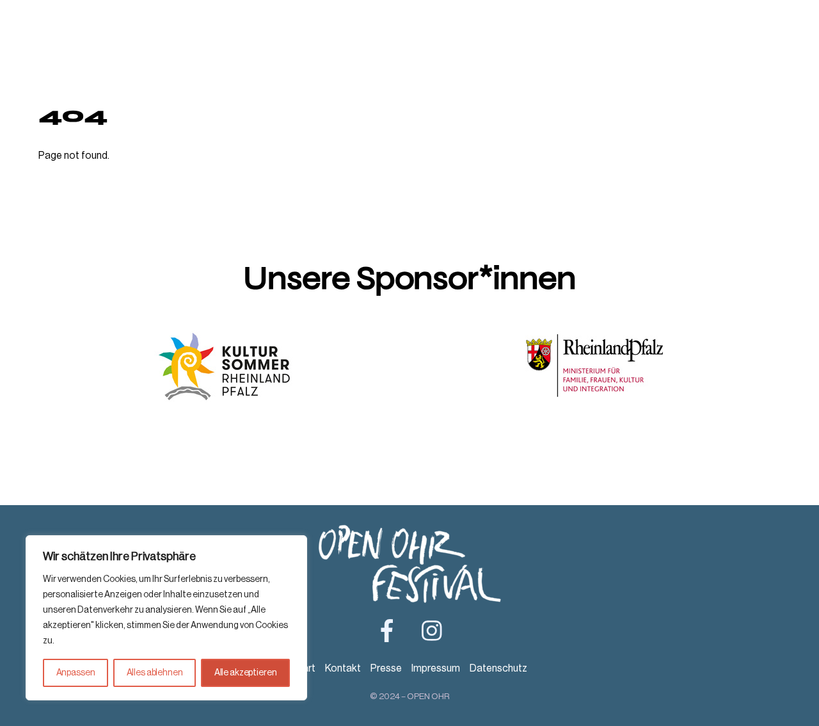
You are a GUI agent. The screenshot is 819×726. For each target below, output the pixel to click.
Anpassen (75, 672)
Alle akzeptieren (245, 672)
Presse (386, 668)
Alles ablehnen (155, 672)
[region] (166, 617)
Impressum (435, 668)
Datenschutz (498, 668)
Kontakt (343, 668)
